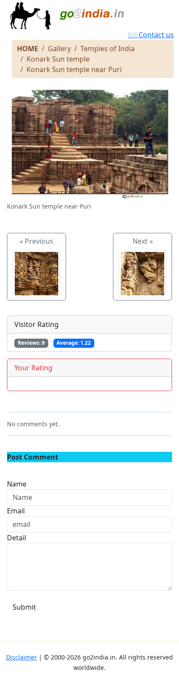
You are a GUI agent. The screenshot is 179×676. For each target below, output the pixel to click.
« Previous (36, 241)
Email (16, 511)
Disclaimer (21, 657)
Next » (143, 241)
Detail (16, 537)
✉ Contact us (151, 34)
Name (17, 484)
